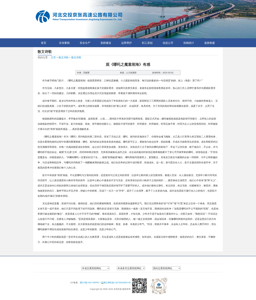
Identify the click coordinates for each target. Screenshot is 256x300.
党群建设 (105, 43)
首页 (43, 43)
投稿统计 (188, 43)
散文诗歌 (64, 57)
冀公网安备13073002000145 (117, 282)
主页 (53, 57)
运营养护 (126, 43)
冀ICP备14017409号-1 (90, 282)
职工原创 (147, 43)
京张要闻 (64, 43)
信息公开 (168, 43)
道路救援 (209, 43)
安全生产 (85, 43)
